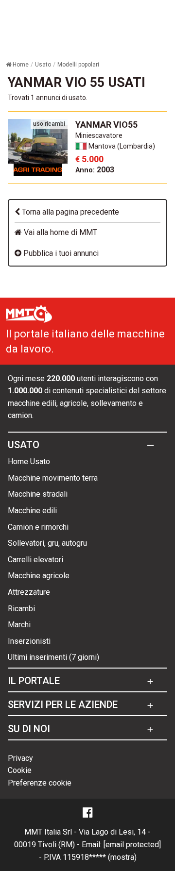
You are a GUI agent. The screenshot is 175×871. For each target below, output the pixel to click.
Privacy (20, 758)
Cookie (20, 770)
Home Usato (29, 461)
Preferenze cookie (39, 782)
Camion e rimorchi (38, 527)
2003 (94, 169)
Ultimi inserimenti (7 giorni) (53, 657)
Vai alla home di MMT (59, 232)
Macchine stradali (38, 494)
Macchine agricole (39, 575)
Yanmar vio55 (106, 124)
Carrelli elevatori (35, 559)
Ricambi (21, 608)
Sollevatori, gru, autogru (47, 543)
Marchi (19, 624)
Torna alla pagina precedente (69, 212)
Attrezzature (29, 592)
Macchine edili (32, 510)
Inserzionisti (29, 641)
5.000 (89, 159)
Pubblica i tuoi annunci (60, 253)
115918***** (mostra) (100, 857)
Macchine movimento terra (53, 478)
